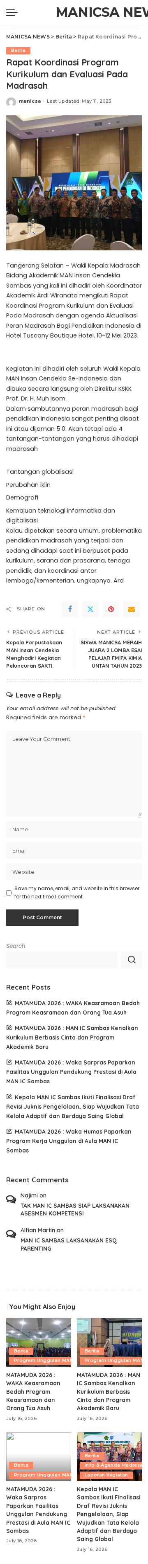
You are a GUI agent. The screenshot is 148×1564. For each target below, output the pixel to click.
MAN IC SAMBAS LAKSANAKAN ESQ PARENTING (69, 1244)
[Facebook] (70, 609)
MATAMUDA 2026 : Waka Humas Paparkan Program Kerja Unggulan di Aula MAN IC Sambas (69, 1141)
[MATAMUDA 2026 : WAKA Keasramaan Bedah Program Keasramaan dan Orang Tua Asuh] (38, 1342)
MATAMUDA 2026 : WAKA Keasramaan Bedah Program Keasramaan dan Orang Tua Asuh (33, 1391)
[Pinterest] (111, 609)
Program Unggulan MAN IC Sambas (57, 1360)
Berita (18, 50)
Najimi (29, 1195)
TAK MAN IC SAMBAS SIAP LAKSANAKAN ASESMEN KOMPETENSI (75, 1209)
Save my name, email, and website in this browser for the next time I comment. (76, 892)
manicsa (30, 101)
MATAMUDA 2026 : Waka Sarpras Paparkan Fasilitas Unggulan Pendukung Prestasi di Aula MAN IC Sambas (71, 1072)
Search (15, 946)
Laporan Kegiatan (106, 1475)
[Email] (131, 609)
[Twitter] (90, 609)
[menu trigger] (14, 12)
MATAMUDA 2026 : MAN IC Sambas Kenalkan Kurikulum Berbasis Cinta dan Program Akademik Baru (72, 1037)
